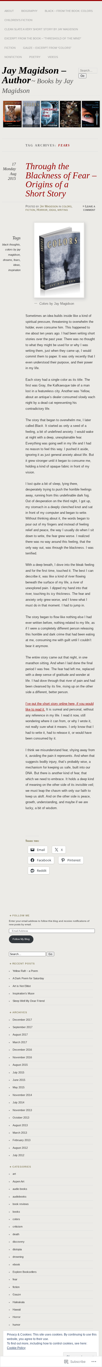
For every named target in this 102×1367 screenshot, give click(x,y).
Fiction (10, 47)
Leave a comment (89, 208)
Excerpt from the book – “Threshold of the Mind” (42, 38)
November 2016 (22, 1057)
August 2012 (20, 1147)
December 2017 (22, 1019)
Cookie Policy (16, 1348)
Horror (42, 210)
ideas (52, 210)
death (16, 1234)
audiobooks (19, 1196)
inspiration (14, 270)
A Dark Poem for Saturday (28, 978)
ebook (16, 1264)
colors (67, 206)
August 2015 (20, 1064)
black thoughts (11, 244)
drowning (18, 1256)
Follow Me (21, 915)
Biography (29, 10)
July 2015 (18, 1072)
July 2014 (18, 1102)
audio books (20, 1188)
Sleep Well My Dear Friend (29, 1000)
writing (62, 210)
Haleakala (19, 1302)
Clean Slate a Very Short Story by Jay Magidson (41, 29)
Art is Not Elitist (22, 985)
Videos (53, 56)
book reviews (21, 1204)
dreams (7, 259)
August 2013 (20, 1125)
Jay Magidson (49, 206)
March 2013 (20, 1132)
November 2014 (22, 1095)
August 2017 (20, 1034)
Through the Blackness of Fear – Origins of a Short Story (61, 179)
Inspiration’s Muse (23, 993)
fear (15, 1279)
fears (17, 259)
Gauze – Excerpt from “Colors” (47, 47)
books (16, 1211)
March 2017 (20, 1042)
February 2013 (21, 1140)
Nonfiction (13, 56)
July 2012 (18, 1155)
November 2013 (22, 1110)
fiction (30, 210)
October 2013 (21, 1117)
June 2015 (19, 1079)
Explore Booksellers (25, 1271)
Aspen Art (18, 1181)
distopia (17, 1249)
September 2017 (22, 1027)
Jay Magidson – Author (34, 75)
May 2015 (19, 1087)
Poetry (34, 56)
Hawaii (17, 1309)
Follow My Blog (21, 939)
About (9, 10)
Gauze (17, 1294)
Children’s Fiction (18, 20)
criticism (18, 1226)
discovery (19, 1241)
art (14, 1173)
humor (16, 1324)
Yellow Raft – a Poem (25, 970)
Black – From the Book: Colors (69, 10)
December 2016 (22, 1049)
